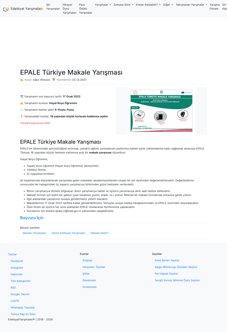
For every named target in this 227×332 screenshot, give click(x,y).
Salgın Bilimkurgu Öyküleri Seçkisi (176, 267)
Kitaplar (87, 260)
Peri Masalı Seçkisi (166, 273)
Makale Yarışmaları (34, 233)
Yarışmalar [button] (102, 4)
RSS (13, 287)
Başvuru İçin (31, 217)
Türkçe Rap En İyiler (23, 314)
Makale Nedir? (100, 233)
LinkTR (15, 300)
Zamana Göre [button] (122, 4)
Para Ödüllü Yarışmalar (85, 8)
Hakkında (16, 274)
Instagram (17, 267)
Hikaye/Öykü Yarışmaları (69, 8)
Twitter (12, 254)
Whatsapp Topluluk (23, 307)
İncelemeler (90, 287)
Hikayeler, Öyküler (94, 267)
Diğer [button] (167, 4)
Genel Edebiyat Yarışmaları (68, 233)
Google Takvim (20, 294)
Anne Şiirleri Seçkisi (167, 260)
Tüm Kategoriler (21, 281)
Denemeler (89, 280)
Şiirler (86, 273)
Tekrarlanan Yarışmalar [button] (190, 4)
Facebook (17, 261)
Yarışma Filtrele (215, 6)
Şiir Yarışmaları (53, 6)
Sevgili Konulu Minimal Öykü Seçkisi (177, 280)
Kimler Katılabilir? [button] (147, 4)
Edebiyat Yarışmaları (23, 9)
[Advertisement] (113, 42)
